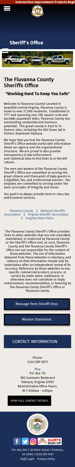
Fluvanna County (21, 211)
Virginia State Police (40, 218)
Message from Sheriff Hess (37, 304)
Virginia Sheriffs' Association (48, 214)
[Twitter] (25, 444)
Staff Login (27, 459)
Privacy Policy (46, 459)
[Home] (37, 17)
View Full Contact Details (29, 400)
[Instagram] (33, 444)
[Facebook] (17, 444)
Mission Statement (37, 319)
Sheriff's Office (26, 43)
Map (37, 369)
